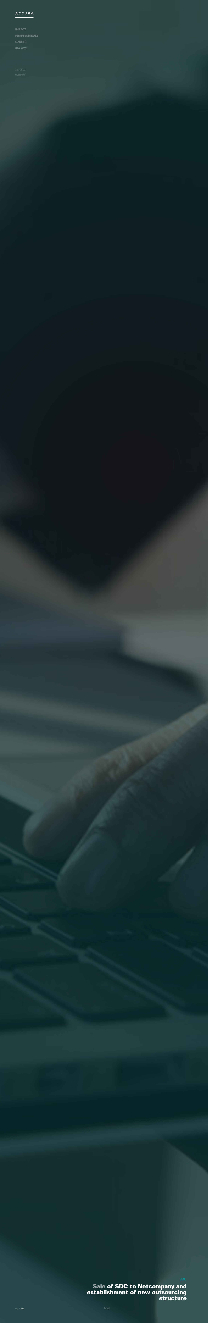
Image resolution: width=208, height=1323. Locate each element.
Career (20, 42)
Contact (20, 75)
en (22, 1309)
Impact (20, 29)
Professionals (26, 35)
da (16, 1309)
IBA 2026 (21, 48)
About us (20, 70)
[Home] (24, 16)
